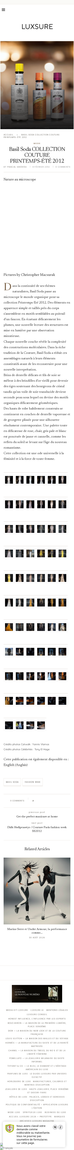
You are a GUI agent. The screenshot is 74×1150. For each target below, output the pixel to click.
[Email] (50, 35)
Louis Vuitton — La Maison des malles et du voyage (37, 1038)
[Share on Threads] (57, 801)
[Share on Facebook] (40, 801)
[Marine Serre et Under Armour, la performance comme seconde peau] (37, 891)
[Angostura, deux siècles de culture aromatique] (37, 85)
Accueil (8, 134)
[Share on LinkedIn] (50, 801)
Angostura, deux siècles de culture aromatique (36, 122)
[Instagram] (35, 35)
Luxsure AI (37, 1010)
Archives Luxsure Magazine (37, 1121)
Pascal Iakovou (17, 167)
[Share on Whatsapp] (54, 801)
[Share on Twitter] (44, 801)
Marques (59, 1116)
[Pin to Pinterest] (47, 801)
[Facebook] (25, 35)
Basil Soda (12, 782)
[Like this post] (36, 800)
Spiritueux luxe (32, 1112)
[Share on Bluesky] (61, 801)
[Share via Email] (64, 801)
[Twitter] (30, 35)
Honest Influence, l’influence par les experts (37, 1018)
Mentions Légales (57, 1010)
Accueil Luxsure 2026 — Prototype (30, 1116)
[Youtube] (45, 35)
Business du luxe (55, 1112)
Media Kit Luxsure (17, 1010)
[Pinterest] (40, 35)
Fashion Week (32, 782)
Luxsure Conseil (37, 1014)
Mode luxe (14, 1112)
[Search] (70, 9)
